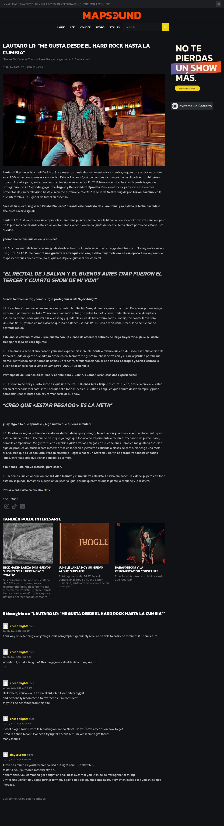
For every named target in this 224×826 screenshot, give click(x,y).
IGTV (47, 490)
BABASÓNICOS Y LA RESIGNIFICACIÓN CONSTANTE (136, 569)
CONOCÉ (85, 27)
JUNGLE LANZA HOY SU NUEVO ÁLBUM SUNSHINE (81, 569)
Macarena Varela (33, 66)
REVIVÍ (100, 27)
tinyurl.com (18, 755)
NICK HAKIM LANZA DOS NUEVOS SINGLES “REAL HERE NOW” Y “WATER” (27, 571)
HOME (61, 27)
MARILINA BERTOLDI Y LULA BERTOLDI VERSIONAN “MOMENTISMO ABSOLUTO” (61, 3)
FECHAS (115, 27)
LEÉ (72, 27)
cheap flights (19, 626)
